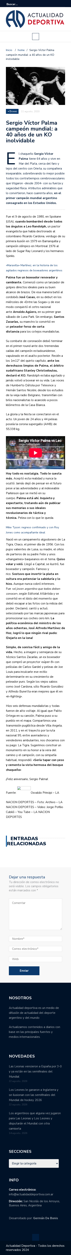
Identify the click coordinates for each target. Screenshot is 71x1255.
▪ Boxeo (12, 111)
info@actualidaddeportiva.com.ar (31, 1194)
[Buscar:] (18, 4)
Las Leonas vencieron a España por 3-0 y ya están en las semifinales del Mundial (35, 1071)
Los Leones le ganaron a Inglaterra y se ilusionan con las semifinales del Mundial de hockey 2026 (33, 1095)
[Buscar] (62, 4)
